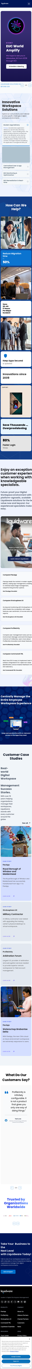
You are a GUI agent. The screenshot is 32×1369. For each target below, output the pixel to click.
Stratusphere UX (6, 1319)
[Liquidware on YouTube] (18, 1302)
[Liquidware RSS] (2, 1302)
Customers (20, 1323)
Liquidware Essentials (8, 1326)
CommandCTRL (6, 1323)
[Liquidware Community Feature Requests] (25, 1302)
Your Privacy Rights (16, 1366)
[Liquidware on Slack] (21, 1302)
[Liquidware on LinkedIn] (8, 1302)
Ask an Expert (8, 1272)
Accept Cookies (16, 1356)
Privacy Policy (22, 1335)
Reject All (16, 1361)
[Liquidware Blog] (5, 1302)
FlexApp (3, 1311)
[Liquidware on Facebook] (11, 1302)
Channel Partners (23, 1319)
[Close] (29, 1339)
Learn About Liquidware (19, 559)
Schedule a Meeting (16, 66)
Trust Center (5, 1335)
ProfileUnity (4, 1315)
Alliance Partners (22, 1315)
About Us (20, 1311)
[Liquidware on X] (15, 1302)
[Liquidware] (4, 4)
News (19, 1326)
